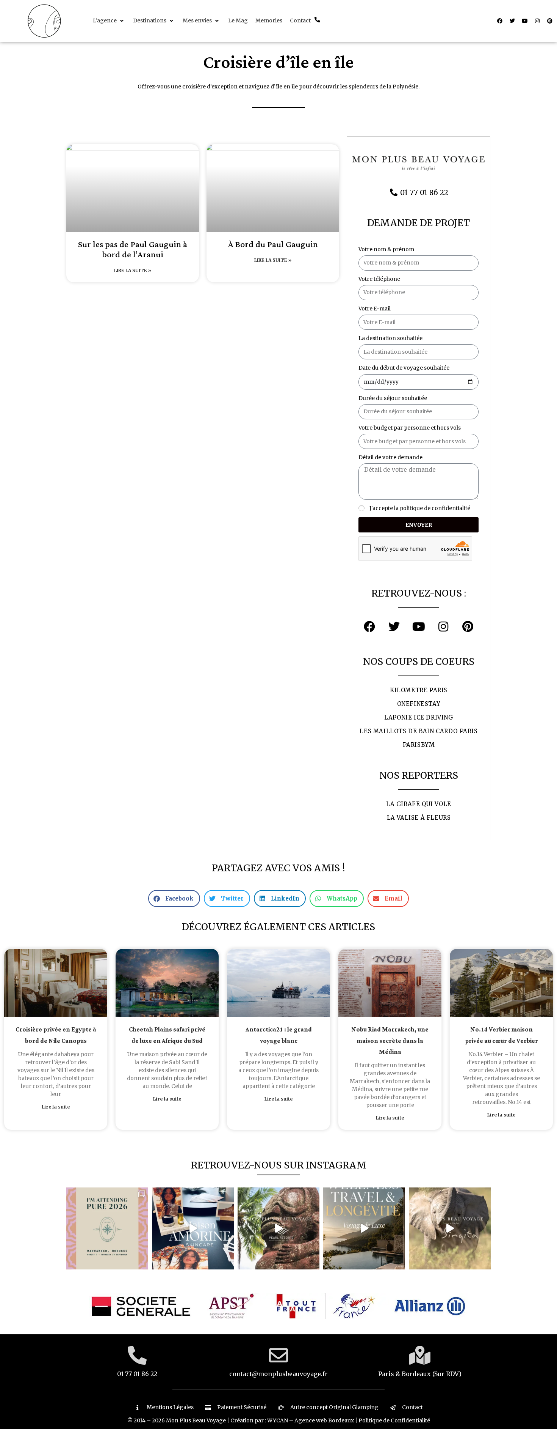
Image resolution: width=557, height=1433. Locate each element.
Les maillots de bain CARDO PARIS (418, 731)
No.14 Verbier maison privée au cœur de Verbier (501, 1035)
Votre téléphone (379, 279)
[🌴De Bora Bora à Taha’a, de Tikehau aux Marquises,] (278, 1228)
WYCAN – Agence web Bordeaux (310, 1420)
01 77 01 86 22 (137, 1374)
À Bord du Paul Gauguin (273, 244)
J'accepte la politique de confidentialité (419, 508)
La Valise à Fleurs (419, 817)
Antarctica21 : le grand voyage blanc (279, 1035)
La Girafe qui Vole (418, 804)
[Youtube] (524, 21)
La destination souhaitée (390, 338)
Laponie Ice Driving (418, 717)
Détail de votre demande (390, 457)
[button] (109, 20)
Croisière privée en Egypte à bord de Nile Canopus (56, 1035)
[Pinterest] (549, 21)
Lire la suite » (132, 270)
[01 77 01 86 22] (137, 1355)
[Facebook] (499, 21)
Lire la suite (56, 1107)
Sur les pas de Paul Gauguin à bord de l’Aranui (132, 249)
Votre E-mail (374, 308)
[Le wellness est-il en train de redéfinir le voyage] (364, 1228)
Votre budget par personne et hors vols (409, 427)
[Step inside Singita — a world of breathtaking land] (450, 1228)
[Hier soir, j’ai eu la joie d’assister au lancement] (193, 1228)
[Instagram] (537, 21)
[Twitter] (512, 21)
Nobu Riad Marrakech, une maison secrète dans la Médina (390, 1041)
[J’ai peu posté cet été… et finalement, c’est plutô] (107, 1228)
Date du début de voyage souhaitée (403, 367)
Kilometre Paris (418, 690)
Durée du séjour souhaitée (392, 398)
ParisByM (419, 744)
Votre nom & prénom (386, 249)
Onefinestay (419, 703)
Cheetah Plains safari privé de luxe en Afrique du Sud (167, 1035)
